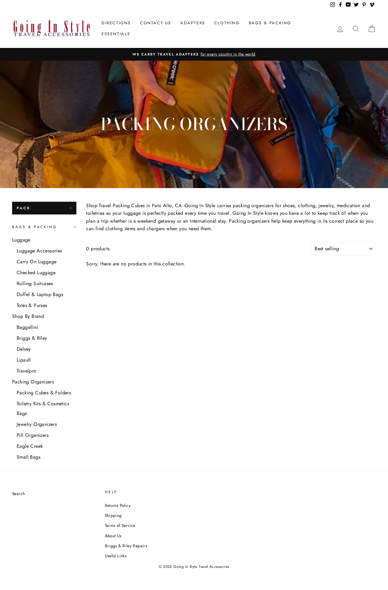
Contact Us (155, 23)
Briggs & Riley (32, 338)
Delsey (24, 349)
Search (18, 494)
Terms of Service (120, 525)
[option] (194, 54)
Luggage (21, 239)
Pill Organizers (32, 435)
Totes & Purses (32, 305)
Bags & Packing (270, 23)
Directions (116, 23)
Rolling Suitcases (35, 283)
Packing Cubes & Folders (44, 392)
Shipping (113, 515)
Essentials (116, 34)
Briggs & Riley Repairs (126, 546)
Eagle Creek (30, 446)
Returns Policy (118, 505)
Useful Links (116, 556)
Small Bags (28, 456)
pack (23, 208)
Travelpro (26, 370)
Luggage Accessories (39, 250)
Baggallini (27, 327)
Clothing (227, 23)
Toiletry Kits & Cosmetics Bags (43, 408)
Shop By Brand (28, 316)
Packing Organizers (33, 381)
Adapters (192, 23)
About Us (113, 536)
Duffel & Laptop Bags (40, 294)
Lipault (24, 359)
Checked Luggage (36, 272)
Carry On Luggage (36, 261)
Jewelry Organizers (37, 424)
